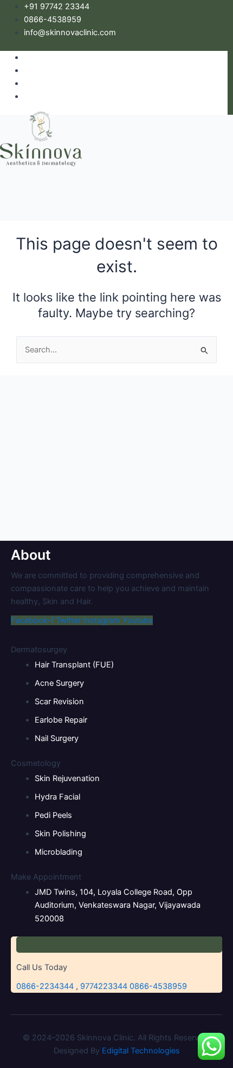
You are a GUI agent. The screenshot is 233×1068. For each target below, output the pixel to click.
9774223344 (103, 986)
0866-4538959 (158, 986)
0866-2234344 (45, 986)
